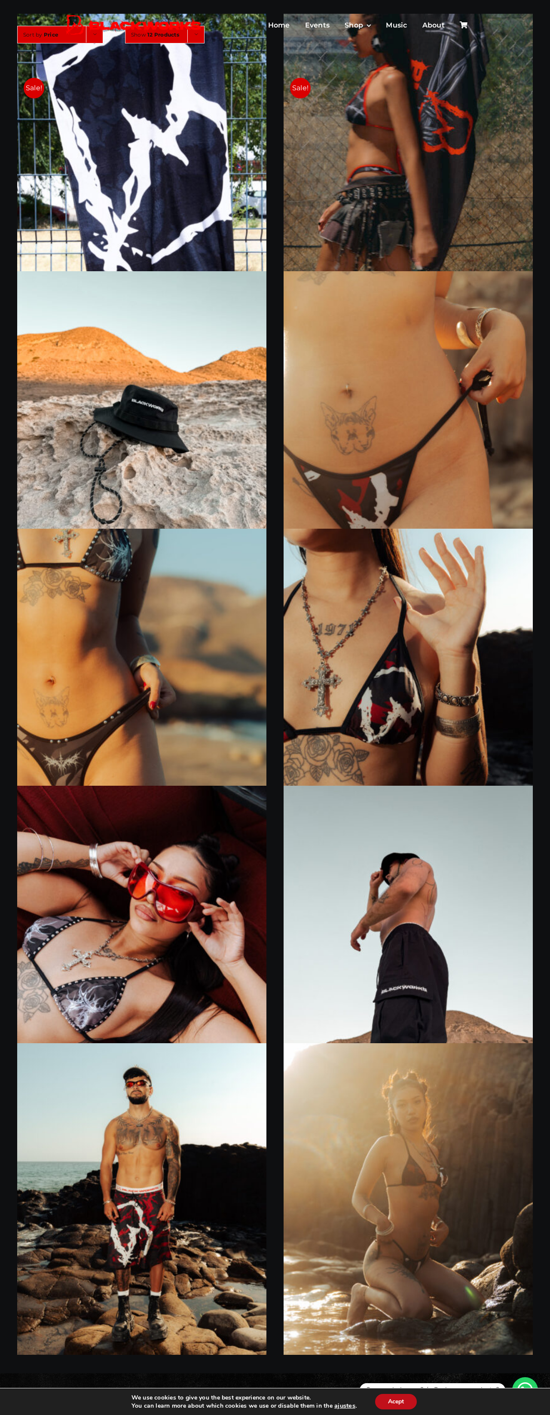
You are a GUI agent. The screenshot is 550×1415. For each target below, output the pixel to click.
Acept (396, 1401)
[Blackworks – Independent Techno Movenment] (134, 15)
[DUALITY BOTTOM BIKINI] (141, 684)
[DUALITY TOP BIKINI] (141, 941)
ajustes (344, 1405)
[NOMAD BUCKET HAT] (141, 427)
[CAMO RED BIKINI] (408, 1199)
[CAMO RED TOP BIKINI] (408, 684)
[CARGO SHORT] (408, 941)
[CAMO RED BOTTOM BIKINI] (408, 427)
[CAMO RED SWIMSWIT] (141, 1199)
